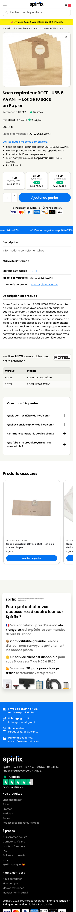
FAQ (5, 851)
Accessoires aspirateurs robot (21, 822)
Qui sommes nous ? (15, 837)
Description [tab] (10, 242)
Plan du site (45, 904)
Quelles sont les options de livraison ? (30, 424)
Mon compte (10, 883)
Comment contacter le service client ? (30, 433)
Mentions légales (57, 900)
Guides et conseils (14, 855)
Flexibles (8, 813)
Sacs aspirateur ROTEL (45, 28)
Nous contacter (12, 879)
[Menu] (8, 4)
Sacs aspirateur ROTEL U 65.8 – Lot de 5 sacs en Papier (30, 545)
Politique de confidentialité (19, 904)
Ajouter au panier (44, 197)
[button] (67, 4)
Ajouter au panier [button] (31, 558)
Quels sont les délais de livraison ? (28, 415)
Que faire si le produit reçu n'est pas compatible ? (29, 444)
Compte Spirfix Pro (14, 841)
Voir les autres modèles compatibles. (25, 141)
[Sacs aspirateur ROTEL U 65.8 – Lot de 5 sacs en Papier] (32, 508)
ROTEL (33, 271)
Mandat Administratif (15, 892)
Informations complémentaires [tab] (23, 250)
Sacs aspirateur (22, 28)
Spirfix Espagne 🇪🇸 (14, 864)
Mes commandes (14, 888)
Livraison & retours (14, 846)
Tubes (6, 818)
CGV (5, 860)
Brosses (7, 809)
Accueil (6, 28)
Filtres (6, 804)
